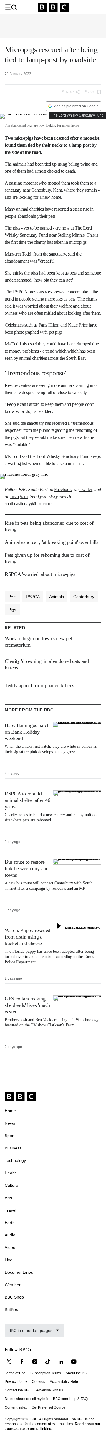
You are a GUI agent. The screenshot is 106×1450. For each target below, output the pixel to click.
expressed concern (64, 291)
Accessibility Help (64, 1382)
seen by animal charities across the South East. (45, 358)
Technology (15, 1160)
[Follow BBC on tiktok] (48, 1361)
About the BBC (77, 1373)
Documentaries (19, 1272)
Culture (11, 1185)
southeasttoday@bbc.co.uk (28, 503)
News (10, 1123)
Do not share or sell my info (26, 1399)
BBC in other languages (30, 1330)
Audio (10, 1235)
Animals (56, 596)
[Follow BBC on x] (9, 1361)
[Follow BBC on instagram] (35, 1361)
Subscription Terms (45, 1373)
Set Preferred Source (48, 1407)
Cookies (38, 1382)
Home (10, 1110)
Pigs (12, 609)
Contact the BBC (18, 1390)
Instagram (19, 496)
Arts (8, 1197)
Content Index (16, 1407)
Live (8, 1259)
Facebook (63, 489)
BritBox (11, 1309)
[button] (11, 7)
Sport (10, 1135)
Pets (12, 596)
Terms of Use (15, 1373)
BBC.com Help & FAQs (71, 1399)
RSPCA (33, 596)
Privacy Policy (16, 1382)
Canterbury (83, 596)
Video (10, 1247)
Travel (10, 1210)
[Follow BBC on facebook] (22, 1361)
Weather (13, 1284)
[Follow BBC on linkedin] (61, 1361)
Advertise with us (49, 1390)
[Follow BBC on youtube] (73, 1361)
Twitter (86, 489)
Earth (10, 1222)
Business (13, 1148)
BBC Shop (14, 1297)
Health (11, 1172)
